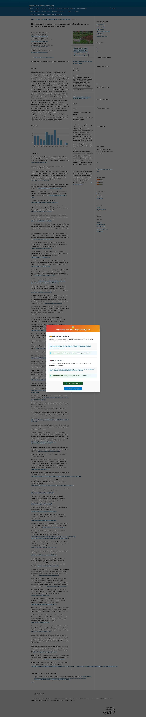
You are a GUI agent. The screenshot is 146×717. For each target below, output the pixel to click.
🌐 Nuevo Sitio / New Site (73, 383)
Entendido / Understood (73, 388)
